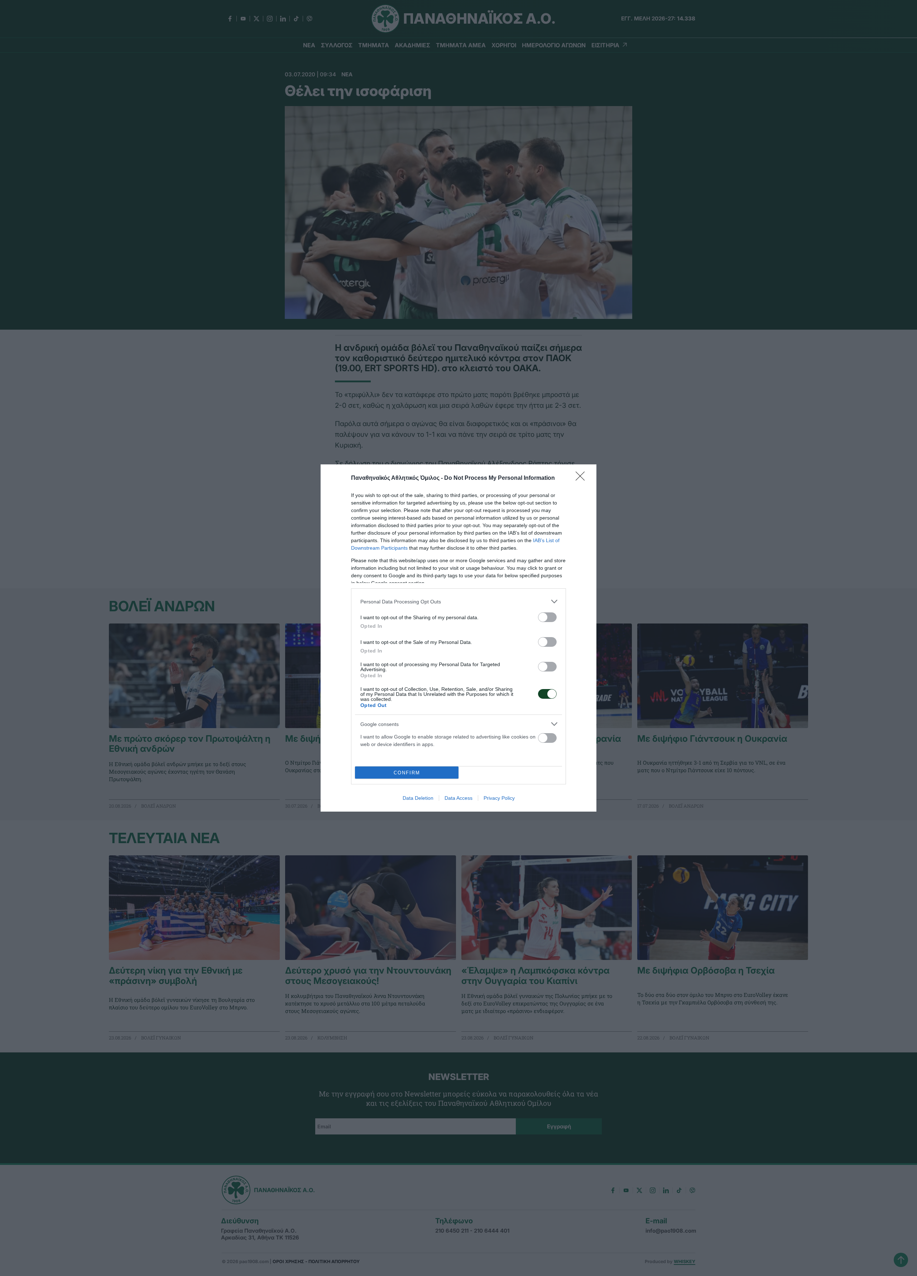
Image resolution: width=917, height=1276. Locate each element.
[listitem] (458, 601)
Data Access (458, 798)
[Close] (582, 478)
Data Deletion (418, 798)
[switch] (547, 617)
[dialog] (458, 638)
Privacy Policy (499, 798)
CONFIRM (407, 772)
